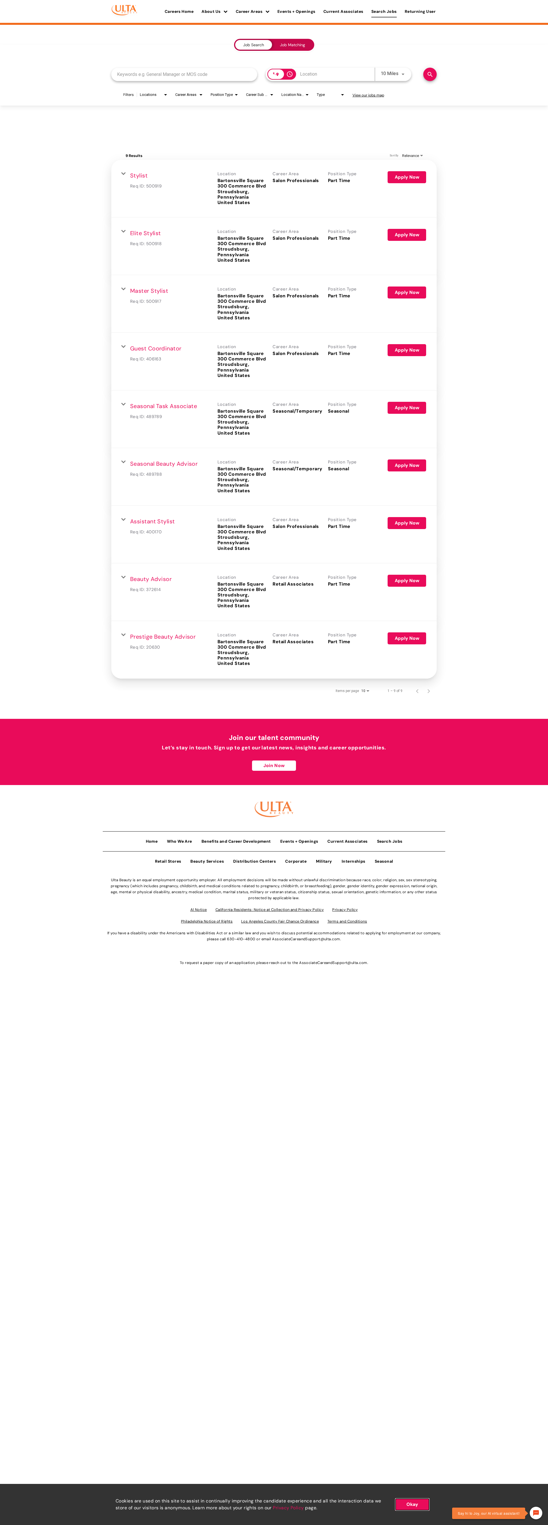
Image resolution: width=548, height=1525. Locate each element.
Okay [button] (412, 1504)
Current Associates (343, 11)
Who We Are (179, 841)
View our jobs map (368, 95)
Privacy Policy (288, 1508)
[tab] (253, 45)
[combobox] (184, 74)
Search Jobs (384, 11)
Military (324, 861)
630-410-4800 (241, 939)
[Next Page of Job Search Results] (428, 691)
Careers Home (179, 11)
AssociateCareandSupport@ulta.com (306, 939)
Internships (353, 861)
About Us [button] (211, 11)
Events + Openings (296, 11)
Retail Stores (168, 861)
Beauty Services (207, 861)
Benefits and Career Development (236, 841)
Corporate (296, 861)
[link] (274, 188)
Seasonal (384, 861)
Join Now (274, 765)
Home (152, 841)
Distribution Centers (254, 861)
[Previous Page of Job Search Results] (417, 691)
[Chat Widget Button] (536, 1513)
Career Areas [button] (249, 11)
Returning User (420, 11)
